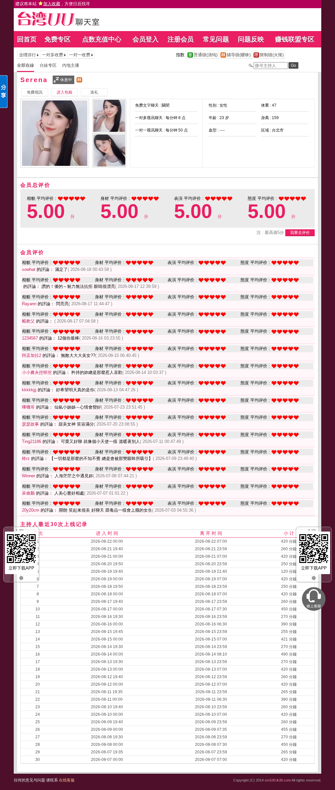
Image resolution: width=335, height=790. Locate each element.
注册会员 (181, 39)
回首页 (27, 39)
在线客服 (67, 780)
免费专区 (57, 39)
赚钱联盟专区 (294, 39)
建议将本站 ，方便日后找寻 (52, 3)
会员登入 (145, 39)
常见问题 (216, 39)
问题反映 (251, 39)
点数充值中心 (101, 39)
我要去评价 (300, 232)
